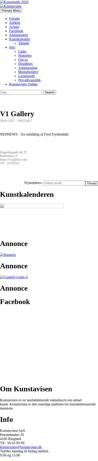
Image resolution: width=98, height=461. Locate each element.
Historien (24, 55)
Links (22, 51)
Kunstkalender (19, 39)
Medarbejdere (28, 72)
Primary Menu (11, 10)
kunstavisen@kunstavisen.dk (21, 447)
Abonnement (18, 35)
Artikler (14, 23)
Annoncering (27, 68)
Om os (23, 59)
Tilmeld (23, 43)
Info (12, 47)
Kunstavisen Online (23, 84)
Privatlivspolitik (29, 80)
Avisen (14, 27)
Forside (14, 18)
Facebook (16, 31)
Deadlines (25, 64)
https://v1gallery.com (13, 159)
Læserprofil (26, 76)
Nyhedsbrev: (34, 183)
